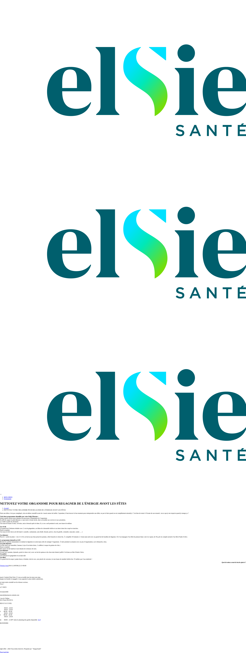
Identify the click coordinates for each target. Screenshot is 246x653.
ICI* (39, 620)
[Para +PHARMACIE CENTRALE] (49, 492)
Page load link (4, 652)
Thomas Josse (4, 565)
